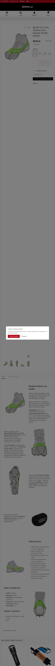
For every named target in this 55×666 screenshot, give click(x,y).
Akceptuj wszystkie (13, 336)
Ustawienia (24, 336)
